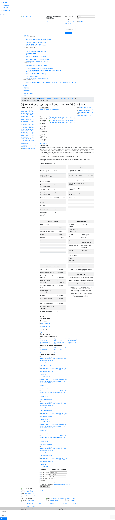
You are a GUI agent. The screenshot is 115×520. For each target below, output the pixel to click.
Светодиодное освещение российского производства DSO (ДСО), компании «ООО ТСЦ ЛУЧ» (51, 82)
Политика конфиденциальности (48, 508)
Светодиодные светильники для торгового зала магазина (41, 54)
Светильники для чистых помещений (36, 75)
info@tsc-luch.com (29, 493)
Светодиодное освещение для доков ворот (37, 78)
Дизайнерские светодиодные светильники (37, 59)
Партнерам (6, 7)
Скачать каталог (30, 148)
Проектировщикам (28, 93)
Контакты (5, 12)
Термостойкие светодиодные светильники (37, 67)
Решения (5, 2)
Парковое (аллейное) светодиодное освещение (38, 39)
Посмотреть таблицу (54, 109)
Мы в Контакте (31, 495)
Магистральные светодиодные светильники (37, 41)
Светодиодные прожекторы (33, 44)
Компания (75, 503)
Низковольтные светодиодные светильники (37, 58)
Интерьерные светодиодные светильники (37, 61)
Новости (25, 95)
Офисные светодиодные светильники (36, 56)
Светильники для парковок (33, 76)
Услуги (4, 4)
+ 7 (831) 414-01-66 (31, 491)
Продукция (6, 0)
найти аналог (49, 22)
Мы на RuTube (28, 496)
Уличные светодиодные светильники (36, 45)
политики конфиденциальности (62, 484)
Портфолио (6, 5)
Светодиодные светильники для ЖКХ (36, 51)
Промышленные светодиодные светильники (37, 50)
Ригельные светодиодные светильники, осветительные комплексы (43, 70)
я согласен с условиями (55, 484)
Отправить (68, 33)
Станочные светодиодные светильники (36, 65)
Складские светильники (32, 53)
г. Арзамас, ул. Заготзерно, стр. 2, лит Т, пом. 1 (36, 490)
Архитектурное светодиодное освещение (37, 42)
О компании (6, 8)
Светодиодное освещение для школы (36, 73)
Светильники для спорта (32, 71)
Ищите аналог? (43, 143)
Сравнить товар (44, 109)
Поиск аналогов (7, 10)
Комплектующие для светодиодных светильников (39, 68)
